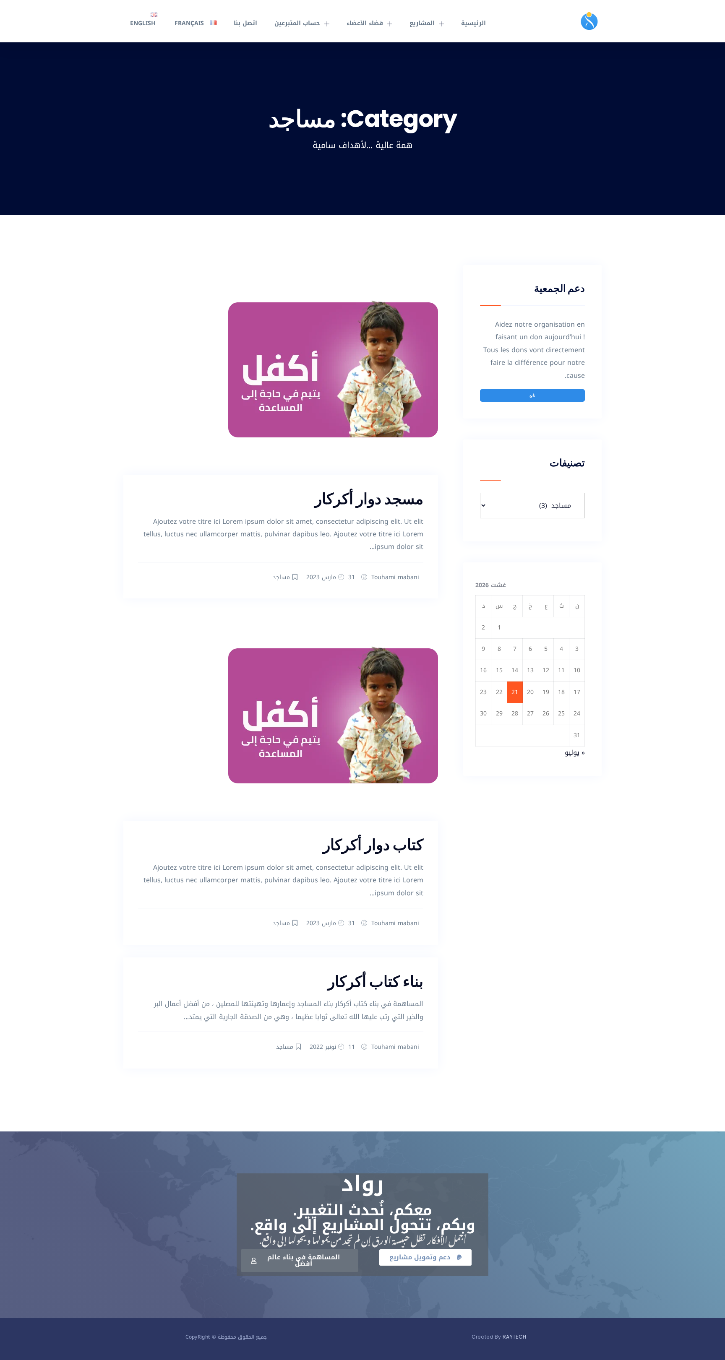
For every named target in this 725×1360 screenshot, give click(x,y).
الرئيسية (473, 23)
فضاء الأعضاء (365, 23)
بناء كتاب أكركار (375, 981)
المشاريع (422, 23)
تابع (532, 395)
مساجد (281, 577)
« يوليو (575, 752)
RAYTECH (514, 1336)
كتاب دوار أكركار (373, 845)
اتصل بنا (245, 23)
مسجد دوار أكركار (369, 499)
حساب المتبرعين (297, 23)
